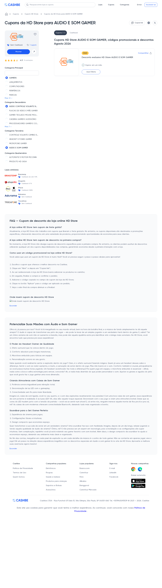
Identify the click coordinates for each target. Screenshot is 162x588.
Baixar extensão (138, 475)
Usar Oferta (91, 72)
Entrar (139, 5)
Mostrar (18, 52)
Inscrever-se (151, 5)
